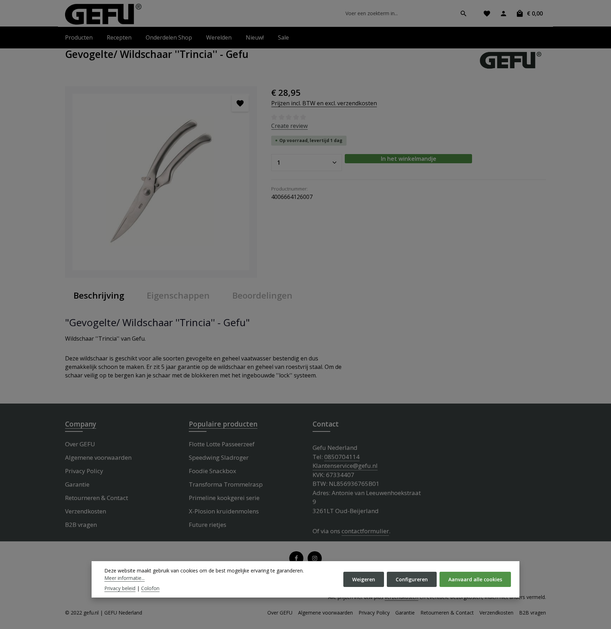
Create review (289, 126)
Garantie (77, 484)
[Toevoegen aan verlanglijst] (240, 103)
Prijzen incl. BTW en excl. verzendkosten (324, 103)
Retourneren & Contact (96, 498)
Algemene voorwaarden (98, 457)
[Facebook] (296, 558)
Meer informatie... (124, 578)
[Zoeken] (463, 13)
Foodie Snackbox (212, 471)
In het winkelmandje (408, 159)
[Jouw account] (503, 13)
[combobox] (397, 13)
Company (80, 424)
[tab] (99, 295)
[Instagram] (315, 558)
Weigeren (363, 579)
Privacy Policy (84, 471)
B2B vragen (81, 525)
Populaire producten (223, 424)
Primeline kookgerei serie (224, 498)
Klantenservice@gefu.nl (345, 466)
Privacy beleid (119, 588)
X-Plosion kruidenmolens (224, 511)
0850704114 (342, 457)
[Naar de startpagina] (103, 14)
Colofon (150, 588)
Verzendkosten (85, 511)
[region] (161, 182)
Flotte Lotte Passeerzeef (222, 444)
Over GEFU (80, 444)
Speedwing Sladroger (219, 457)
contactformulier (365, 531)
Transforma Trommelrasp (226, 484)
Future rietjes (207, 525)
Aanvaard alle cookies (475, 579)
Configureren (412, 579)
